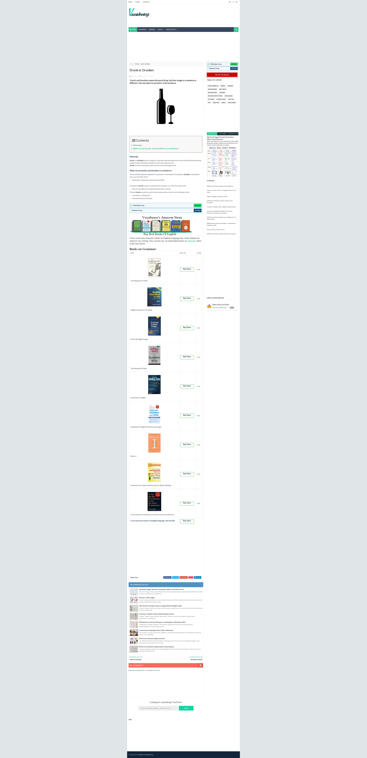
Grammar (142, 29)
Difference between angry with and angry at (220, 186)
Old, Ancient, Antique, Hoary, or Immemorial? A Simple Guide (160, 606)
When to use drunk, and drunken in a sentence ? (156, 148)
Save (191, 577)
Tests (160, 29)
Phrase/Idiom (228, 96)
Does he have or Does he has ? (216, 229)
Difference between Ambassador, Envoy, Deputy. (156, 647)
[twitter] (229, 1)
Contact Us (146, 2)
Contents (142, 140)
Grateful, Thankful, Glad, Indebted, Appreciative (156, 614)
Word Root (216, 102)
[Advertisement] (203, 11)
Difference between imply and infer (152, 638)
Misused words (145, 76)
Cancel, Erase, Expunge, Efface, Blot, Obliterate (156, 630)
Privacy (137, 2)
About (130, 2)
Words (137, 64)
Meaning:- (138, 145)
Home (134, 29)
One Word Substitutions (215, 96)
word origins (232, 102)
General (152, 29)
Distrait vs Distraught (147, 597)
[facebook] (233, 1)
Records (222, 134)
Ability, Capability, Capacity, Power (217, 196)
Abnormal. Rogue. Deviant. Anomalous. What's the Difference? (161, 589)
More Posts (171, 29)
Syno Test (231, 99)
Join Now (198, 205)
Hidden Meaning (212, 89)
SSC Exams (211, 99)
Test (209, 102)
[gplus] (236, 1)
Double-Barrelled (213, 86)
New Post (212, 134)
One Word (222, 92)
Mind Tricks (222, 89)
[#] (229, 754)
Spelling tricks (221, 99)
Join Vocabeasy (223, 75)
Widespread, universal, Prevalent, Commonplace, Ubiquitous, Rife (162, 622)
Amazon (192, 241)
